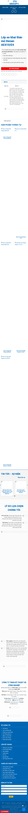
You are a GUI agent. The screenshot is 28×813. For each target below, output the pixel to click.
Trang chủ (7, 802)
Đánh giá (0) (7, 121)
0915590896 (5, 811)
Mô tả (5, 82)
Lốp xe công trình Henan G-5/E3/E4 (7, 465)
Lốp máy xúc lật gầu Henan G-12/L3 (20, 351)
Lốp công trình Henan (10, 71)
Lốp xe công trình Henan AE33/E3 (7, 351)
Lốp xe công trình (18, 71)
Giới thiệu (13, 802)
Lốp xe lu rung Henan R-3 (21, 237)
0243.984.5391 (14, 698)
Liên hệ (20, 804)
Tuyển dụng (14, 804)
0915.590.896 (8, 700)
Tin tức (8, 804)
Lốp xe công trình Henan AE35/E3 (7, 137)
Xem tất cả (21, 477)
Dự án (23, 802)
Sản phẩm (5, 7)
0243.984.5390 (19, 700)
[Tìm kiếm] (26, 2)
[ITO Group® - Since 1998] (14, 2)
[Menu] (2, 2)
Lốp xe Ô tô (13, 7)
